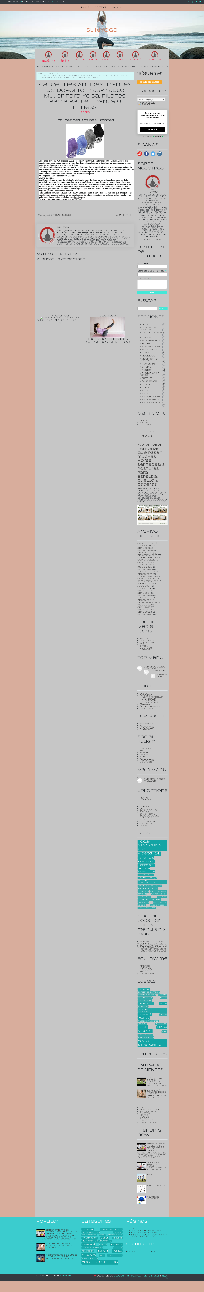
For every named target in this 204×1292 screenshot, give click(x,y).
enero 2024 (144, 600)
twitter (145, 638)
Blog (143, 820)
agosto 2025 (145, 562)
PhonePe (146, 800)
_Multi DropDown (151, 697)
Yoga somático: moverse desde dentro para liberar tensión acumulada (156, 1094)
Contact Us (147, 822)
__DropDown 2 (149, 701)
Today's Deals (149, 816)
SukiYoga (102, 30)
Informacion (150, 350)
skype (144, 753)
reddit (144, 754)
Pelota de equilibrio (153, 1198)
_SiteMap (145, 705)
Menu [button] (115, 7)
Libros (146, 353)
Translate (148, 104)
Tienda (53, 74)
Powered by (146, 137)
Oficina (146, 367)
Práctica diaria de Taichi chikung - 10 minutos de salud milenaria (157, 1082)
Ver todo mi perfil (152, 239)
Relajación (149, 381)
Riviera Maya (150, 1276)
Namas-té (148, 364)
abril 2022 (144, 612)
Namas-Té (146, 1119)
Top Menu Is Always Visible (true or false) (152, 946)
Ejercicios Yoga (156, 1186)
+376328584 (12, 2)
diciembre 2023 (147, 602)
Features (146, 695)
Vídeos (144, 1117)
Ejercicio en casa (153, 332)
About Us (146, 823)
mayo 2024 (144, 591)
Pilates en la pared (148, 899)
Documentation (151, 706)
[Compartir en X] (120, 215)
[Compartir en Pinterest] (127, 215)
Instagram (147, 974)
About (144, 423)
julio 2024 (144, 586)
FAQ (142, 808)
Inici (142, 1107)
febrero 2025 (146, 572)
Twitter (145, 972)
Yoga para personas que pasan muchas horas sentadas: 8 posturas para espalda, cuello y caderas (151, 464)
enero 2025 (144, 574)
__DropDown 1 (148, 699)
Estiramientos (151, 340)
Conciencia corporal (148, 328)
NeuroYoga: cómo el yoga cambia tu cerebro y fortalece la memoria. (62, 1256)
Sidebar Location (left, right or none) (150, 942)
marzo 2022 (145, 614)
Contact (100, 7)
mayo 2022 (144, 610)
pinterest (146, 650)
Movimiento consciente (149, 360)
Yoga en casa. (151, 397)
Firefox (145, 966)
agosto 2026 (145, 543)
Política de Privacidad (146, 1231)
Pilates (146, 370)
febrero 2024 (146, 598)
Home (85, 7)
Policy (144, 812)
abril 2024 (144, 593)
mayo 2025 (144, 567)
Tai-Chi (146, 384)
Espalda (147, 337)
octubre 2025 (146, 560)
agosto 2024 (145, 584)
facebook (147, 640)
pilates (145, 1113)
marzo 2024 (145, 595)
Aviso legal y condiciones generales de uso (149, 1235)
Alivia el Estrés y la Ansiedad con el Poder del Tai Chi (60, 1245)
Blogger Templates (127, 1276)
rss (142, 644)
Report (144, 806)
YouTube (145, 968)
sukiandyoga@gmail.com (36, 2)
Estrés (146, 344)
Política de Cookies (144, 1232)
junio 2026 (144, 546)
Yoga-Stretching (153, 403)
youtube (146, 648)
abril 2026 (144, 548)
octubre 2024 (146, 579)
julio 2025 (144, 565)
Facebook (146, 970)
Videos (146, 390)
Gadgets (145, 1121)
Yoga (145, 393)
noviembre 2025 (148, 557)
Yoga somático (152, 400)
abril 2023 (143, 607)
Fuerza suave (151, 347)
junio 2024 (144, 588)
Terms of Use (149, 810)
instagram (147, 642)
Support (145, 825)
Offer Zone (147, 814)
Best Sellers (148, 818)
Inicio (41, 74)
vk (141, 758)
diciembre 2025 (147, 555)
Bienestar (148, 324)
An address (59, 2)
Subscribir (152, 129)
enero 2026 (144, 553)
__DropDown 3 (149, 703)
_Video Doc (147, 708)
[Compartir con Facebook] (124, 215)
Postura (147, 378)
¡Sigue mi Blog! (149, 82)
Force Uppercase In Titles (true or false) (151, 950)
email (144, 646)
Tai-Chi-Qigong (149, 1111)
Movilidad (148, 356)
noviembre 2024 (148, 576)
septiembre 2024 (148, 581)
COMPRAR (77, 199)
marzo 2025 (145, 569)
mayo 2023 (144, 605)
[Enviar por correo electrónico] (117, 215)
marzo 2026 (145, 550)
